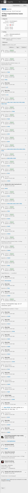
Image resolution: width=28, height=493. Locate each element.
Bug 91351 (9, 9)
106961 (8, 258)
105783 (8, 233)
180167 (8, 376)
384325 (6, 448)
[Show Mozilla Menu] (5, 2)
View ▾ (24, 5)
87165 (17, 149)
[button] (24, 2)
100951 (8, 181)
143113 (8, 324)
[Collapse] (25, 51)
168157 (8, 384)
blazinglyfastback (11, 441)
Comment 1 (7, 300)
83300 (14, 158)
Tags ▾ (17, 47)
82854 (11, 158)
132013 (8, 339)
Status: (7, 34)
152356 (8, 346)
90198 (2, 150)
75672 (17, 102)
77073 (8, 211)
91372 (5, 103)
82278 (8, 158)
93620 (8, 119)
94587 (8, 392)
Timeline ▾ (24, 47)
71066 (6, 79)
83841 (11, 203)
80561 (8, 203)
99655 (20, 203)
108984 (8, 250)
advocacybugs (8, 280)
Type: (7, 25)
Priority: (7, 27)
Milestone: (6, 35)
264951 (8, 424)
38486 (8, 265)
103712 (6, 188)
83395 (8, 149)
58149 (8, 417)
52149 (8, 141)
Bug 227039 (7, 407)
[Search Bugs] (19, 2)
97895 (8, 196)
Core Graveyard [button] (13, 21)
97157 (8, 173)
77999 (20, 102)
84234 (14, 203)
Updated (6, 60)
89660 (23, 149)
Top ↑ (3, 488)
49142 (8, 126)
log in (8, 479)
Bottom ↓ (12, 47)
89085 (20, 149)
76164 (8, 288)
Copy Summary (16, 5)
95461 (8, 165)
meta (7, 94)
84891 (17, 203)
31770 (8, 134)
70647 (11, 102)
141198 (8, 316)
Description (7, 51)
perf (7, 87)
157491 (8, 354)
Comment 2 (7, 404)
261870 (8, 432)
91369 (2, 103)
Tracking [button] (12, 22)
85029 (14, 149)
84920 (11, 149)
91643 (8, 369)
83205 (23, 102)
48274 (8, 102)
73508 (14, 102)
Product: (7, 21)
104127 (8, 226)
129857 (8, 295)
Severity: (7, 28)
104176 (8, 218)
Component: (6, 22)
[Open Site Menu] (2, 2)
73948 (8, 72)
